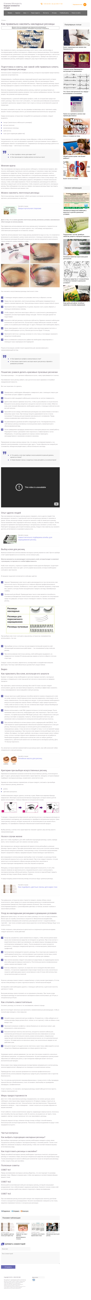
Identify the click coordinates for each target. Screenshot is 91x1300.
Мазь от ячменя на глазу (71, 136)
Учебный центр (64, 13)
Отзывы (54, 13)
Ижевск (10, 13)
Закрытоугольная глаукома (29, 208)
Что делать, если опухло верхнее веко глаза (38, 1234)
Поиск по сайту (76, 13)
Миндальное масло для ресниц (52, 1234)
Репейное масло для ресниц (30, 758)
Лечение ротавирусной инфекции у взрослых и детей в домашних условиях (74, 212)
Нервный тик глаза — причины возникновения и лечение (22, 1236)
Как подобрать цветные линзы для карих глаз (37, 887)
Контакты (46, 13)
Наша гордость (35, 13)
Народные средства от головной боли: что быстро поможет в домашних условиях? (76, 281)
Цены (24, 13)
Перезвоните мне (77, 4)
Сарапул (17, 13)
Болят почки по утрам (70, 178)
